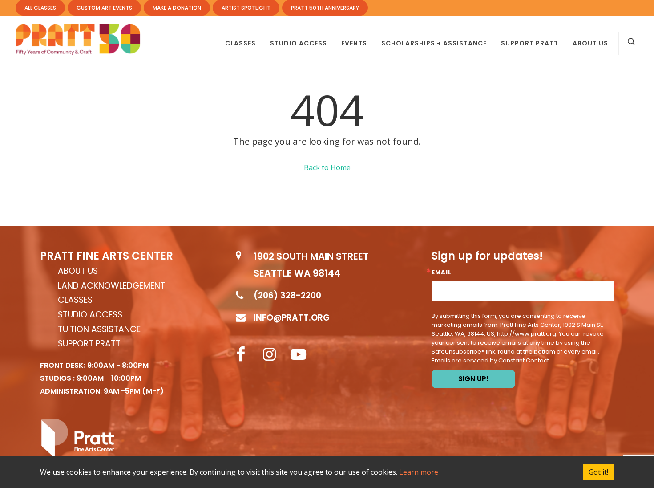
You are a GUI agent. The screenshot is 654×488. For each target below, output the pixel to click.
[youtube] (298, 354)
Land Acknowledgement (111, 286)
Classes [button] (240, 43)
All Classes (40, 8)
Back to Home (327, 167)
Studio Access (90, 315)
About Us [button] (590, 43)
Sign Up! (473, 379)
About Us (78, 271)
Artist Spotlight (246, 8)
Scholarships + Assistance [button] (434, 43)
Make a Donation (177, 8)
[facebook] (241, 354)
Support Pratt (529, 43)
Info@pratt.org (292, 318)
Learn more (418, 472)
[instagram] (270, 354)
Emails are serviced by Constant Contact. (491, 360)
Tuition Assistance (99, 329)
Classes (75, 300)
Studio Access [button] (298, 43)
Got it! (598, 472)
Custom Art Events (104, 8)
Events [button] (354, 43)
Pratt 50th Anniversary (325, 8)
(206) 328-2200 (287, 295)
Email (442, 272)
